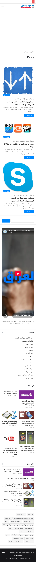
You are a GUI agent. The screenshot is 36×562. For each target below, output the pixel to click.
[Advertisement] (18, 29)
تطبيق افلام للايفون (18, 538)
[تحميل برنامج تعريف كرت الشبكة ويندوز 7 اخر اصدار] (9, 415)
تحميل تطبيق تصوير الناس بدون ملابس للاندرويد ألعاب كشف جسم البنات (27, 448)
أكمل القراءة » (29, 115)
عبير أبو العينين (30, 99)
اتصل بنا (20, 558)
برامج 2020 (8, 518)
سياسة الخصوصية (11, 558)
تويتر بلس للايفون (29, 541)
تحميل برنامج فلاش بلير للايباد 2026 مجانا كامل (20, 478)
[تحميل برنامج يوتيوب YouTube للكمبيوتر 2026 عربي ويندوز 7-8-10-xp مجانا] (9, 438)
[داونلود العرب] (27, 6)
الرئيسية (30, 52)
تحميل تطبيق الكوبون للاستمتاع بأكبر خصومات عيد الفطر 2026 (27, 403)
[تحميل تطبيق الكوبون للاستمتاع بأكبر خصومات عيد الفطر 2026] (26, 394)
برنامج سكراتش (29, 528)
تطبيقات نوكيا (29, 372)
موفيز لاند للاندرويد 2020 (15, 541)
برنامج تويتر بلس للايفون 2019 (10, 525)
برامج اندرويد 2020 (28, 521)
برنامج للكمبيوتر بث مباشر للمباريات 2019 (22, 535)
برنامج (6, 521)
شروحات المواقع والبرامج (25, 375)
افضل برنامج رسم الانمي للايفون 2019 (23, 518)
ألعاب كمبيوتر (29, 344)
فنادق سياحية (29, 378)
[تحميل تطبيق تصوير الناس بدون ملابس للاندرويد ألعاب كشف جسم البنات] (26, 437)
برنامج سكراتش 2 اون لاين (16, 528)
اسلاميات (30, 350)
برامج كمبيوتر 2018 (16, 521)
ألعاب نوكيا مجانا (28, 347)
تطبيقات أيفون (29, 362)
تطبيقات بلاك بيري (28, 369)
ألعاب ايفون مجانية (27, 341)
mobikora (30, 514)
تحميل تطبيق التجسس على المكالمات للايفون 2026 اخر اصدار (28, 423)
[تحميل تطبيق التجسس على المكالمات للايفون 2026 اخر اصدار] (26, 415)
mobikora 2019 (21, 514)
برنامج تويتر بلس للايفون (27, 525)
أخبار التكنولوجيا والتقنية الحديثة (24, 338)
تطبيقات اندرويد (28, 365)
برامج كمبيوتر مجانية (27, 359)
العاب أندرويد (29, 353)
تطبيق (7, 535)
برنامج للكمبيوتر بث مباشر (26, 531)
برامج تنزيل (29, 356)
